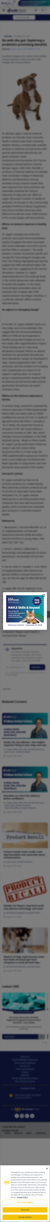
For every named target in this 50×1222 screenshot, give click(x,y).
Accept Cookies (25, 1217)
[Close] (47, 1168)
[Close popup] (43, 595)
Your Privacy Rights (25, 1202)
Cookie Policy (22, 1197)
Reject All (25, 1210)
